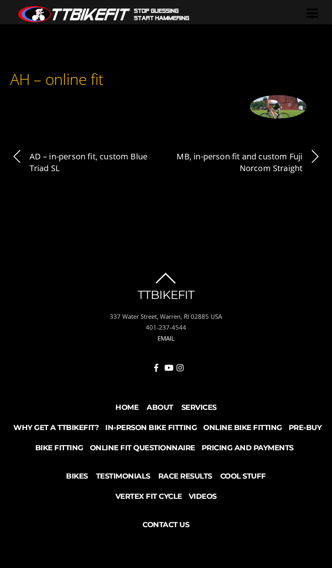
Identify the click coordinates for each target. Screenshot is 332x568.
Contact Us (166, 524)
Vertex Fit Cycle (148, 496)
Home (126, 407)
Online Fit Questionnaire (142, 447)
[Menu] (312, 13)
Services (199, 407)
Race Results (185, 476)
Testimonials (123, 476)
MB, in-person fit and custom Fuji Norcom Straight (239, 162)
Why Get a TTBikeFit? (56, 427)
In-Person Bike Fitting (151, 427)
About (160, 407)
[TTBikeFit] (103, 18)
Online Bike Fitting (242, 427)
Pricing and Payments (248, 447)
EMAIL (166, 338)
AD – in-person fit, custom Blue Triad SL (89, 162)
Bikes (77, 476)
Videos (203, 496)
